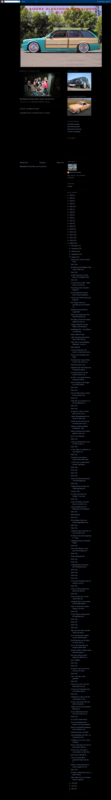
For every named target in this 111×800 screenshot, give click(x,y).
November (74, 248)
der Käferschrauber (73, 124)
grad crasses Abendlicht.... (79, 755)
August (73, 257)
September (75, 254)
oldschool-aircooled (73, 126)
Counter (69, 186)
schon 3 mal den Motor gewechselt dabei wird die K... (80, 760)
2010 (71, 240)
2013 (71, 232)
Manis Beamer (75, 347)
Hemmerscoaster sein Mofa (79, 732)
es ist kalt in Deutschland (79, 719)
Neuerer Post (24, 162)
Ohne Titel (74, 264)
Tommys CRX (75, 491)
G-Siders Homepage (73, 131)
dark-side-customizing (74, 129)
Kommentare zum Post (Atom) (36, 166)
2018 (71, 218)
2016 (71, 223)
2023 (71, 203)
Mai (72, 789)
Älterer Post (60, 162)
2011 (71, 237)
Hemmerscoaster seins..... (79, 365)
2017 (71, 220)
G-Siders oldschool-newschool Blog (61, 10)
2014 (71, 229)
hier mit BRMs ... (76, 660)
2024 (71, 201)
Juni (72, 786)
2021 (71, 209)
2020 (71, 212)
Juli (72, 783)
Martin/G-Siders (75, 172)
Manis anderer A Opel (77, 334)
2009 (71, 243)
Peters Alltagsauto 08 (77, 556)
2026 (71, 195)
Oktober (74, 251)
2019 (71, 215)
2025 (71, 198)
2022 (71, 206)
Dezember (74, 246)
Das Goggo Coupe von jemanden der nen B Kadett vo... (80, 305)
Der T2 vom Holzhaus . (78, 436)
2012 (71, 235)
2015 (71, 226)
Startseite (42, 162)
